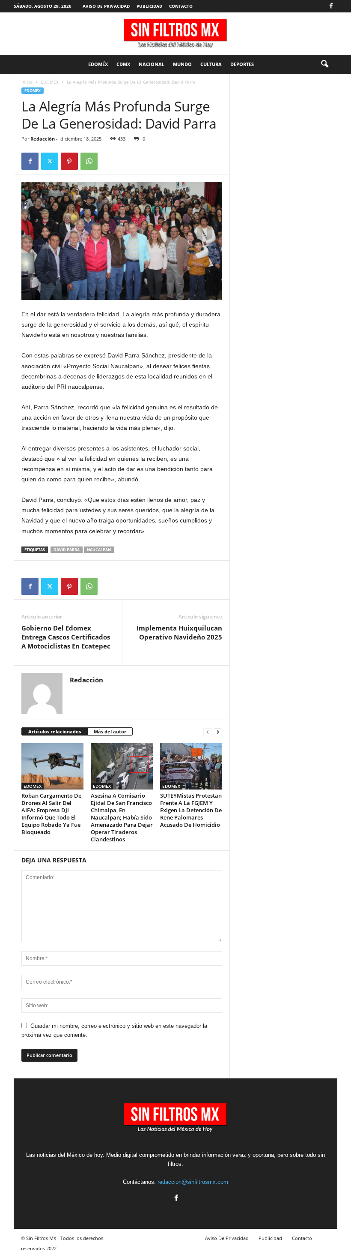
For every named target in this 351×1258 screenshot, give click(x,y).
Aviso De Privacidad (106, 6)
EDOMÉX (98, 64)
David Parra (67, 549)
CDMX (123, 64)
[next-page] (218, 731)
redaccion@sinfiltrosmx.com (193, 1182)
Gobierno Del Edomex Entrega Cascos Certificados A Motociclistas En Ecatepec (65, 637)
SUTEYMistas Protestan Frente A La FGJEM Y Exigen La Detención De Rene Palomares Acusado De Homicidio (191, 810)
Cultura (211, 64)
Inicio (27, 82)
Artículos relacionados (54, 731)
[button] (324, 64)
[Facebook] (331, 6)
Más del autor (110, 731)
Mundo (182, 64)
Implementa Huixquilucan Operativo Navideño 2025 (179, 632)
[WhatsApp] (89, 161)
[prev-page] (207, 731)
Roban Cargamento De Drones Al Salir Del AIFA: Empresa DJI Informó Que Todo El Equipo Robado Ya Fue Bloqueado (51, 814)
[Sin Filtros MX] (175, 33)
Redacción (42, 138)
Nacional (151, 64)
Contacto (181, 6)
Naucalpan (99, 549)
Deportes (242, 64)
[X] (49, 161)
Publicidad (149, 6)
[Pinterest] (69, 161)
